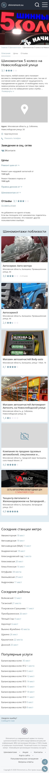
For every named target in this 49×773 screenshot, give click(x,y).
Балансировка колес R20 (17, 707)
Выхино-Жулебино (15, 629)
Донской (9, 645)
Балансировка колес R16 (17, 686)
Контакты (38, 752)
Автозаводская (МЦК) (16, 546)
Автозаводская (12, 540)
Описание (5, 53)
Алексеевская (12, 561)
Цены (15, 53)
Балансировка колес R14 (17, 676)
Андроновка (11, 582)
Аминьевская (12, 577)
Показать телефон (12, 138)
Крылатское (12, 639)
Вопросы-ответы (25, 762)
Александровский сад (16, 556)
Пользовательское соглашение (24, 759)
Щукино (9, 634)
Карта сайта (24, 755)
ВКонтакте (10, 150)
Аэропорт (9, 624)
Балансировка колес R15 (17, 681)
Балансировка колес (15, 660)
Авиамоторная (12, 535)
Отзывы (24, 53)
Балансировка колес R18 (17, 697)
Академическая (13, 551)
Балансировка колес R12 (17, 666)
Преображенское (14, 613)
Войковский (11, 598)
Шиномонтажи (10, 752)
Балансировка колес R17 (17, 692)
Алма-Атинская (13, 566)
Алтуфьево (11, 572)
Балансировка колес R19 (17, 702)
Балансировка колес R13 (17, 671)
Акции (25, 752)
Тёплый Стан (11, 619)
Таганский (11, 603)
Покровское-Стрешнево (17, 608)
